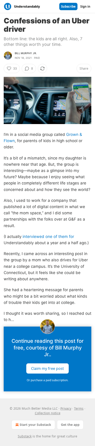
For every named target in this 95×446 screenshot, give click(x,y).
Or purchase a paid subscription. (47, 380)
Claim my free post (47, 368)
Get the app (70, 424)
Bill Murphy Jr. (26, 53)
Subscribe (68, 6)
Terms (78, 408)
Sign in (85, 6)
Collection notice (47, 413)
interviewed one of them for (48, 236)
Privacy (65, 408)
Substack (25, 436)
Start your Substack (35, 424)
